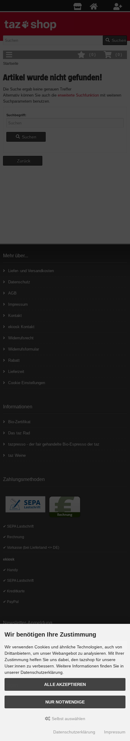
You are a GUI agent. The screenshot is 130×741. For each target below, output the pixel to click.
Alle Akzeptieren (65, 684)
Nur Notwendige (65, 702)
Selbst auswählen (67, 718)
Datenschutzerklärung (74, 731)
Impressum (114, 731)
